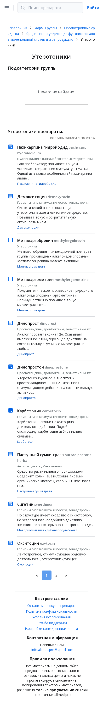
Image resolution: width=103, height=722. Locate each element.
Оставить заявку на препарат (51, 605)
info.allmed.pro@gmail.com (52, 649)
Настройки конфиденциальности (51, 628)
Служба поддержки (51, 623)
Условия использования (51, 617)
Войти (93, 7)
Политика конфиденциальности (51, 611)
